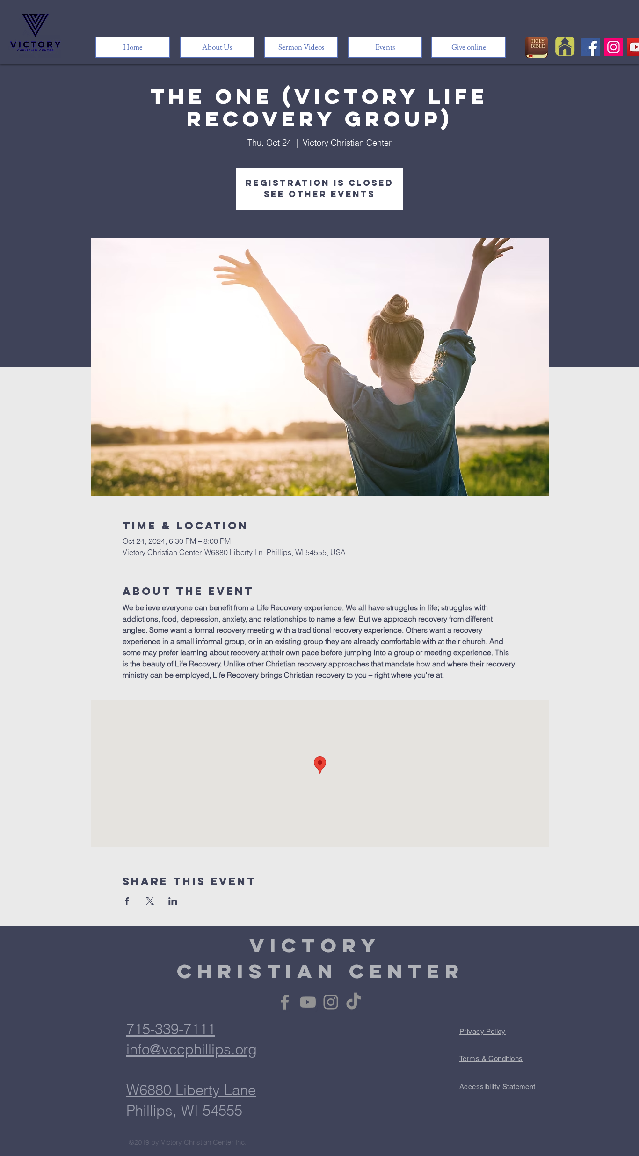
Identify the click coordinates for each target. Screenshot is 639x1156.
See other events (319, 194)
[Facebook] (590, 47)
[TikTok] (353, 1002)
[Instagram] (613, 47)
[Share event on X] (149, 901)
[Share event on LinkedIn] (172, 901)
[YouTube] (308, 1002)
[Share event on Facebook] (127, 901)
